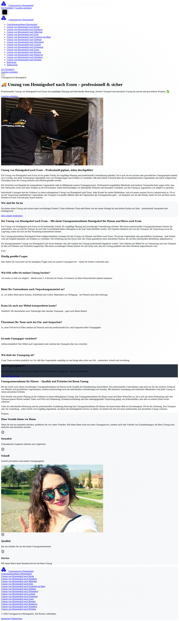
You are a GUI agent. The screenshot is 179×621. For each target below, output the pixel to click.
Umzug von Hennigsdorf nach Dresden (24, 60)
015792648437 (8, 8)
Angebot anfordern (23, 8)
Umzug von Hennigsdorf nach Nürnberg (25, 57)
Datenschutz (12, 65)
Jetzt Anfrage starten (10, 376)
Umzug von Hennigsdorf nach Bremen (24, 52)
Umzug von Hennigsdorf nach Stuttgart (24, 39)
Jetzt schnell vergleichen (12, 216)
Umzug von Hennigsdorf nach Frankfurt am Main (29, 37)
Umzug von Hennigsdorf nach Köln (23, 34)
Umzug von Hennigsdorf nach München (25, 32)
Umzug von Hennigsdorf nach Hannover (25, 54)
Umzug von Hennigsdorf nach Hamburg (25, 29)
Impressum (11, 62)
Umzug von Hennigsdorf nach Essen (23, 49)
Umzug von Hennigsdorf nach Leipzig (24, 44)
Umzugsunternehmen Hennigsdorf (22, 24)
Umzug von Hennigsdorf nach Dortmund (25, 47)
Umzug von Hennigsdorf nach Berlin (23, 27)
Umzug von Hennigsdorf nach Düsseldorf (25, 42)
